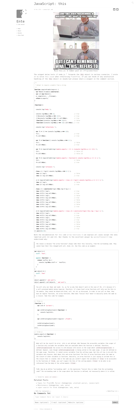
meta (67, 385)
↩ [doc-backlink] (57, 376)
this (60, 235)
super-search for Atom (47, 387)
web (52, 9)
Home (19, 28)
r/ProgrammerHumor (90, 71)
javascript (46, 9)
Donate (20, 33)
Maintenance (43, 385)
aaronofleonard (100, 237)
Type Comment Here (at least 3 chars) (51, 397)
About (19, 30)
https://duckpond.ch (46, 409)
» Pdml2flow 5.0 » (112, 391)
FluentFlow (75, 76)
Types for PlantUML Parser (49, 383)
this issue (49, 76)
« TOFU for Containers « (42, 391)
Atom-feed (21, 35)
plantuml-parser (80, 383)
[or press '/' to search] (132, 3)
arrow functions (74, 235)
